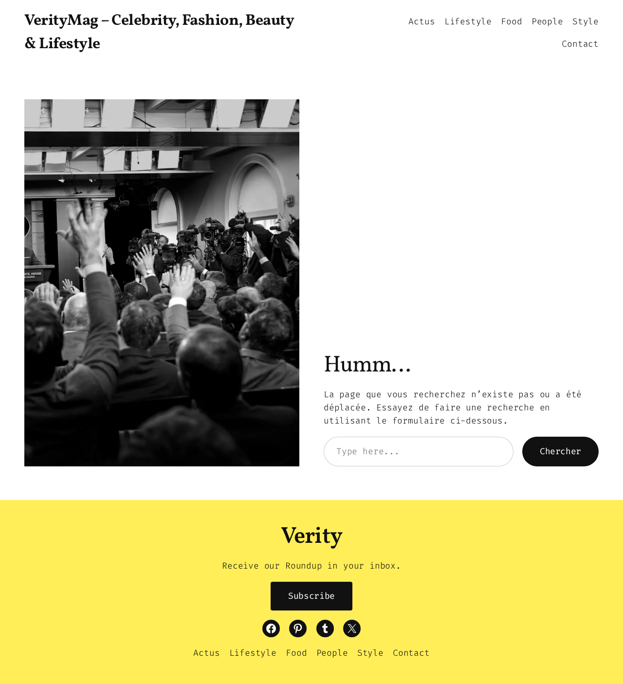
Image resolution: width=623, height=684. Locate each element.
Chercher (560, 451)
